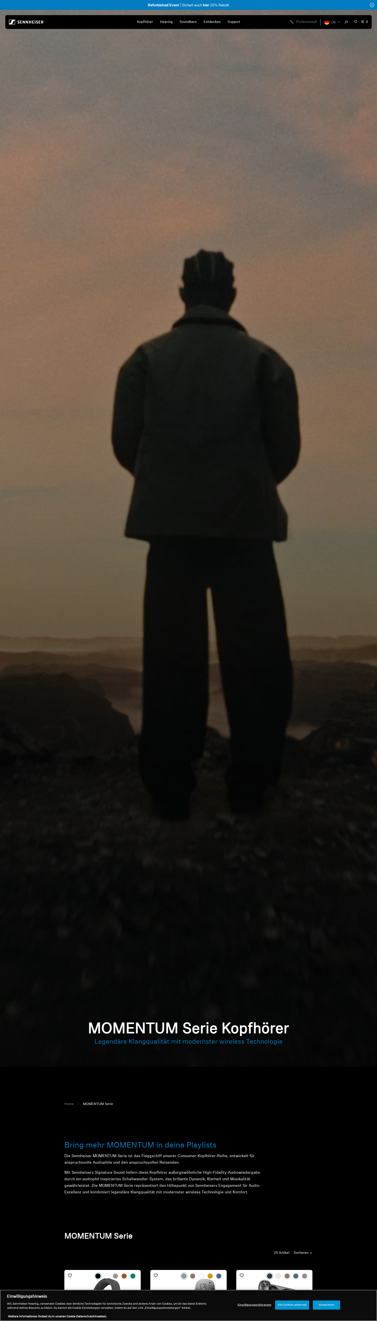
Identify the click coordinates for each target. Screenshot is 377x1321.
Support (234, 22)
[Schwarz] (98, 1276)
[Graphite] (115, 1276)
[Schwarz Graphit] (184, 1276)
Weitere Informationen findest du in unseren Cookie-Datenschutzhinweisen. (57, 1316)
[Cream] (278, 1276)
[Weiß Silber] (201, 1276)
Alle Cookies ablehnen (292, 1305)
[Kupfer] (287, 1276)
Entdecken (212, 22)
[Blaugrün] (132, 1276)
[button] (332, 22)
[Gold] (210, 1276)
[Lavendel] (304, 1276)
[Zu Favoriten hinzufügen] (69, 1275)
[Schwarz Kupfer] (192, 1276)
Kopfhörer (145, 22)
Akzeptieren (326, 1305)
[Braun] (124, 1276)
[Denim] (218, 1276)
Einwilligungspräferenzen (254, 1305)
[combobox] (347, 22)
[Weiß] (106, 1276)
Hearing (166, 22)
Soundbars (188, 22)
